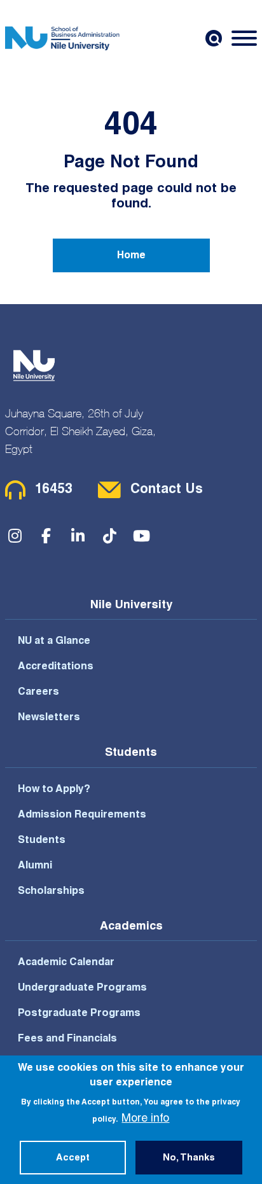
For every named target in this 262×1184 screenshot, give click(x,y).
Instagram (14, 535)
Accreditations (55, 667)
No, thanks (189, 1158)
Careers (38, 693)
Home (131, 256)
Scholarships (51, 892)
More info (145, 1119)
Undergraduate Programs (82, 989)
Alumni (35, 866)
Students (42, 841)
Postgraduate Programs (79, 1014)
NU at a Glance (54, 642)
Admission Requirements (82, 816)
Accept (73, 1158)
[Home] (62, 38)
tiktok (110, 535)
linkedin (78, 535)
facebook (46, 535)
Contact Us (166, 490)
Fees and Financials (67, 1039)
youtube (141, 535)
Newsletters (49, 718)
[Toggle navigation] (244, 38)
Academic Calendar (66, 963)
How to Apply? (54, 790)
